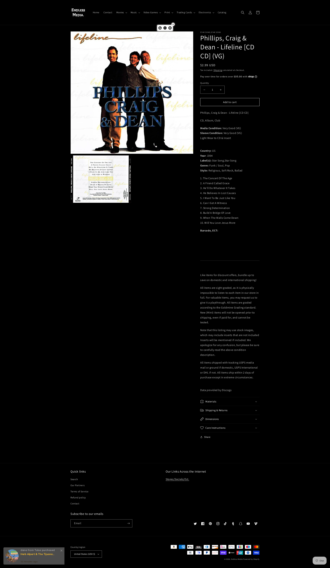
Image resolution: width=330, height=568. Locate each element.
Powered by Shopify (251, 559)
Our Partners (77, 485)
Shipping (217, 70)
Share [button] (207, 437)
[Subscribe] (128, 523)
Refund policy (78, 497)
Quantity (204, 83)
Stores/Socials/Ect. (177, 479)
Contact (74, 503)
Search (74, 479)
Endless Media (237, 559)
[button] (121, 12)
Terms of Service (79, 491)
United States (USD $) (84, 554)
